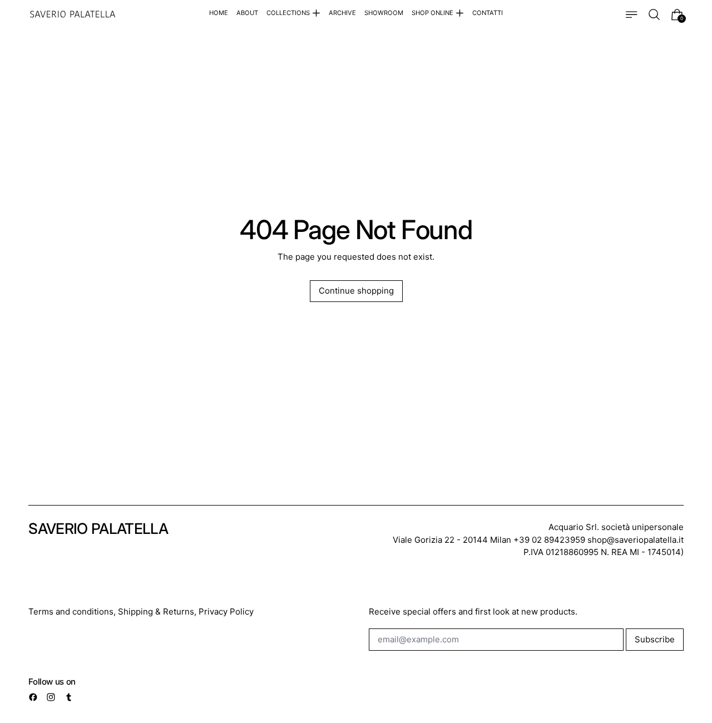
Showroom (383, 13)
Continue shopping (356, 290)
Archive (342, 13)
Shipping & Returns (156, 611)
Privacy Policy (226, 611)
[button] (654, 14)
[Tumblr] (68, 697)
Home (218, 13)
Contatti (487, 13)
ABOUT (247, 13)
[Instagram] (51, 697)
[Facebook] (33, 697)
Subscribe (655, 639)
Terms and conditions (70, 611)
